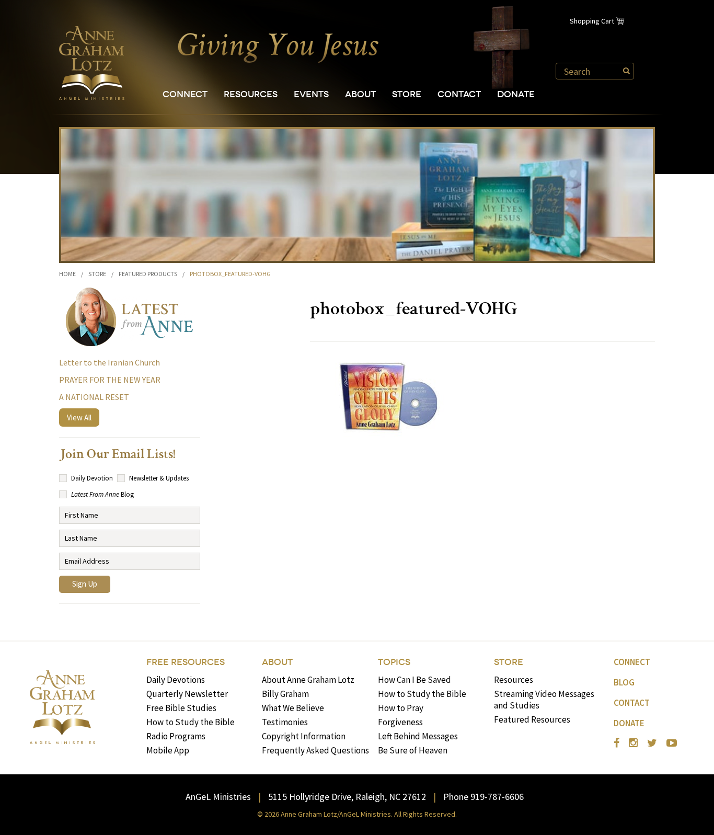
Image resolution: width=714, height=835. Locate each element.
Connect (185, 94)
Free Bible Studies (181, 708)
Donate (516, 94)
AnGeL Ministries (218, 797)
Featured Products (148, 274)
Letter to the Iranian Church (109, 362)
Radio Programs (175, 736)
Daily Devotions (175, 679)
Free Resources (185, 662)
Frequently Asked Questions (315, 750)
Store (406, 94)
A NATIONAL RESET (94, 397)
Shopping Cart (592, 21)
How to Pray (400, 708)
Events (311, 94)
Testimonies (285, 722)
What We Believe (293, 708)
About (360, 94)
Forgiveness (400, 722)
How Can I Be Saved (414, 679)
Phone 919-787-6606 (483, 797)
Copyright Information (304, 736)
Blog (624, 682)
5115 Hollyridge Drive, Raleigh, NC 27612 (347, 797)
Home (67, 274)
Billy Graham (285, 694)
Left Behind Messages (418, 736)
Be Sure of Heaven (412, 750)
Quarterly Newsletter (187, 694)
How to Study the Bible (190, 722)
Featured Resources (532, 719)
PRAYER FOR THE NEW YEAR (109, 379)
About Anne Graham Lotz (308, 679)
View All (79, 417)
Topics (394, 662)
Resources (251, 94)
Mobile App (167, 750)
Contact (459, 94)
